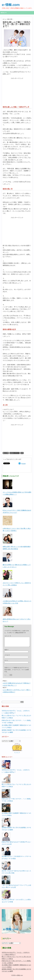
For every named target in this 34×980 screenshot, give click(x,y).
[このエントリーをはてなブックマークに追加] (19, 463)
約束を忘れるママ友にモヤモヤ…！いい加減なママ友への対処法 (16, 800)
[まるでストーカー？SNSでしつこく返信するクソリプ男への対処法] (7, 571)
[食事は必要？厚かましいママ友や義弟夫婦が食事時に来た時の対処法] (7, 535)
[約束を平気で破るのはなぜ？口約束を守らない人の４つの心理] (17, 836)
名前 (6, 649)
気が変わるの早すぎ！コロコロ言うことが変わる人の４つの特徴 (16, 901)
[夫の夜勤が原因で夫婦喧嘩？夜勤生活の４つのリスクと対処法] (17, 807)
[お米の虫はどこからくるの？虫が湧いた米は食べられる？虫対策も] (7, 517)
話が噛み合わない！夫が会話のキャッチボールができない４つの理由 (16, 857)
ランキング (17, 752)
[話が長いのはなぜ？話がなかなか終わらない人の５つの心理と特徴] (17, 865)
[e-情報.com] (17, 4)
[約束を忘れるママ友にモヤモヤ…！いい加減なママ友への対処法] (17, 793)
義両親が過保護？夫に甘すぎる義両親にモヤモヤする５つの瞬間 (16, 829)
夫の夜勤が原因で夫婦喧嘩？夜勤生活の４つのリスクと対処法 (16, 814)
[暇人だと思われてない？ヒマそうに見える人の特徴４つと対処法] (17, 779)
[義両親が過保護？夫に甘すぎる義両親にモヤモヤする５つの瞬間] (17, 822)
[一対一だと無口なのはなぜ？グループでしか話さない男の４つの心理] (17, 879)
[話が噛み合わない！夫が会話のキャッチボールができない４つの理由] (17, 851)
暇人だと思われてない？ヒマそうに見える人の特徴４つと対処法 (16, 785)
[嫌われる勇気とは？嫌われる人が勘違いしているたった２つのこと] (7, 553)
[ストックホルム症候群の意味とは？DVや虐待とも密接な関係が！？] (7, 480)
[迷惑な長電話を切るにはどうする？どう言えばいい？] (7, 607)
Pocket (23, 463)
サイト (6, 660)
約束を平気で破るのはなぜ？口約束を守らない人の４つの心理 (16, 843)
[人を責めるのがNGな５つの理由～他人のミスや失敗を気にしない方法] (7, 589)
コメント (7, 636)
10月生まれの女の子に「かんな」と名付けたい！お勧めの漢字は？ (16, 771)
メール (7, 655)
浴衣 (22, 453)
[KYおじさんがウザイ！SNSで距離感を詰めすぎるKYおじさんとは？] (7, 498)
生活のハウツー (14, 453)
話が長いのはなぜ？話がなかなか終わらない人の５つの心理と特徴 (16, 872)
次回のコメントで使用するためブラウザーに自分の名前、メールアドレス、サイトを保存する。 (16, 669)
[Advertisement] (17, 91)
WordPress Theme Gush (17, 977)
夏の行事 (6, 453)
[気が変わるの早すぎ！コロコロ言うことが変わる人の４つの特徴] (17, 894)
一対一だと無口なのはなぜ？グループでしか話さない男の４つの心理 (16, 886)
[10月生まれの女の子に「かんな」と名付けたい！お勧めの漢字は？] (17, 764)
